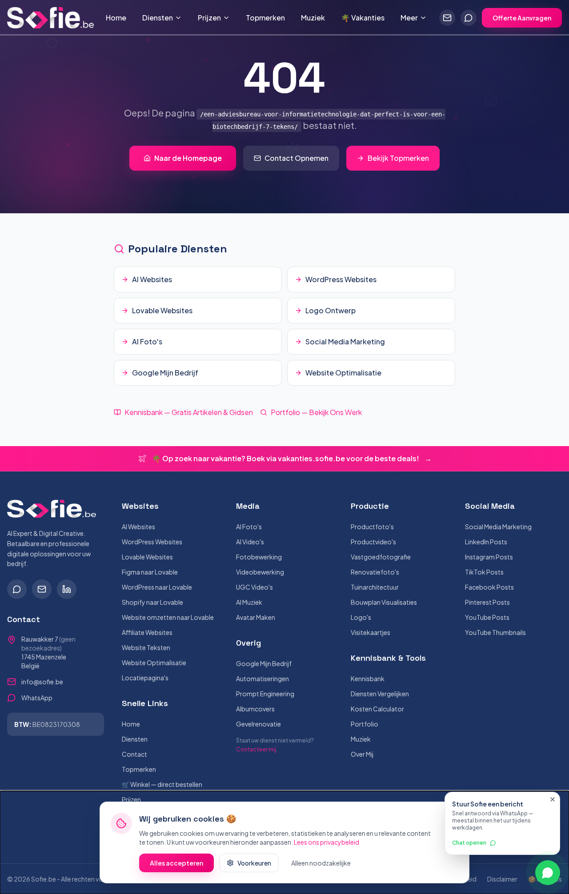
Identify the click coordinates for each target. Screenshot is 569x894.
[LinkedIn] (66, 589)
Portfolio (364, 724)
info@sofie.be (42, 682)
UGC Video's (254, 587)
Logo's (361, 617)
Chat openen (469, 842)
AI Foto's (249, 527)
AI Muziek (249, 602)
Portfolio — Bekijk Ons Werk (316, 412)
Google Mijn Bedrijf (264, 663)
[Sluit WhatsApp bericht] (552, 799)
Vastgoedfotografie (381, 557)
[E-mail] (42, 589)
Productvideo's (373, 542)
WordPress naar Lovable (157, 587)
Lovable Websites (147, 557)
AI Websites (138, 527)
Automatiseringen (262, 678)
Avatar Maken (255, 617)
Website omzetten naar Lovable (168, 617)
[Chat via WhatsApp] (469, 18)
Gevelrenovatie (258, 724)
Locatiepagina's (145, 678)
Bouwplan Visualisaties (384, 602)
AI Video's (250, 542)
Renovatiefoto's (375, 572)
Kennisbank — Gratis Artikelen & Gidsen (188, 412)
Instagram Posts (489, 557)
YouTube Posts (487, 617)
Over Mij (362, 754)
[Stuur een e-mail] (447, 18)
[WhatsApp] (17, 589)
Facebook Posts (489, 587)
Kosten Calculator (377, 709)
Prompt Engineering (265, 694)
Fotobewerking (259, 557)
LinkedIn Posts (486, 542)
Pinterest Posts (487, 602)
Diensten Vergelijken (380, 694)
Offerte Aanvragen (522, 18)
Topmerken (265, 17)
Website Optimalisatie (154, 663)
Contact (134, 754)
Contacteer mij (256, 749)
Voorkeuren (254, 863)
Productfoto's (372, 527)
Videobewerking (260, 572)
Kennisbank (368, 678)
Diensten (157, 17)
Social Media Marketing (498, 527)
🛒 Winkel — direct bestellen (162, 784)
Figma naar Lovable (150, 572)
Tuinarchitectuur (375, 587)
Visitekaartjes (370, 632)
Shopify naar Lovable (152, 602)
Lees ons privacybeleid (326, 842)
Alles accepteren (176, 863)
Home (116, 17)
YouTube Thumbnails (495, 632)
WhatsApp (36, 698)
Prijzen (209, 17)
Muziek (313, 17)
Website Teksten (146, 647)
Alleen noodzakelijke (321, 863)
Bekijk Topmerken (398, 158)
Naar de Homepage (188, 158)
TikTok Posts (484, 572)
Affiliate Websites (147, 632)
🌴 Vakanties (363, 17)
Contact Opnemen (296, 158)
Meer (409, 17)
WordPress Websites (152, 542)
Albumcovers (255, 709)
